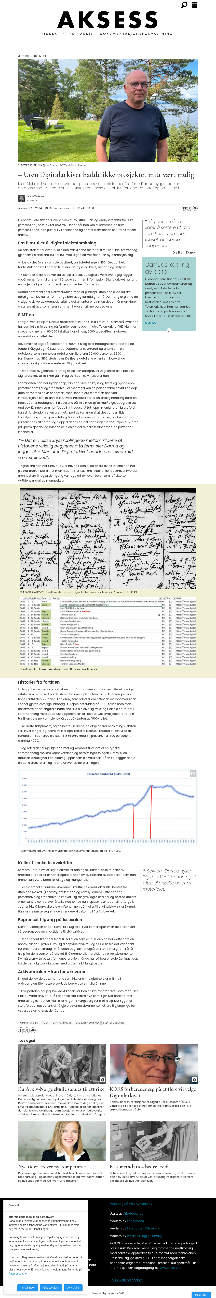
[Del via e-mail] (195, 208)
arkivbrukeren (29, 1022)
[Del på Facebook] (184, 208)
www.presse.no (170, 1268)
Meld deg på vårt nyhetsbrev (131, 1204)
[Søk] (184, 5)
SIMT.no (150, 323)
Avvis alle (73, 1287)
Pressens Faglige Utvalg (144, 1236)
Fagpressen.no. (18, 1273)
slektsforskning (114, 1022)
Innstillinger (201, 1294)
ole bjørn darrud (87, 1022)
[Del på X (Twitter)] (189, 208)
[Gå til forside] (108, 25)
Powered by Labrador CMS (108, 1293)
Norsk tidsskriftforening (143, 1228)
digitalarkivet (62, 1022)
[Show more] (169, 331)
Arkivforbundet (134, 1214)
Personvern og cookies (126, 1280)
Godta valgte (51, 1287)
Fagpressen (135, 1221)
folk (45, 1022)
